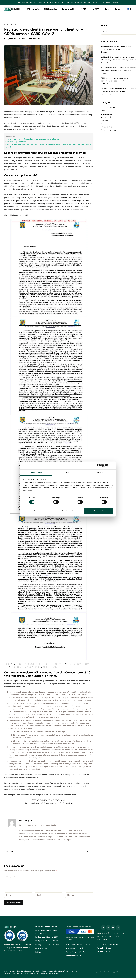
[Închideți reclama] (112, 465)
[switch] (56, 502)
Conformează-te (66, 803)
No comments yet (33, 39)
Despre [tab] (100, 472)
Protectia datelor (11, 25)
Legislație (104, 120)
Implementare (106, 114)
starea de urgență (47, 112)
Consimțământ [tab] (36, 472)
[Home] (12, 9)
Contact (118, 9)
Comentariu (11, 877)
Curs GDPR (94, 9)
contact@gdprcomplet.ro (109, 2)
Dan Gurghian (19, 39)
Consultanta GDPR (69, 9)
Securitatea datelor (108, 130)
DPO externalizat (33, 9)
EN (131, 9)
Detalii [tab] (68, 472)
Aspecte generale (108, 107)
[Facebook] (103, 927)
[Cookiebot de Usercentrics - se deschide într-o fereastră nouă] (98, 465)
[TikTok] (118, 927)
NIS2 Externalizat (51, 9)
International (106, 117)
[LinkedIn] (113, 927)
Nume (8, 895)
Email (39, 895)
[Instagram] (108, 927)
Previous (10, 851)
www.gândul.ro (30, 198)
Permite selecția (68, 511)
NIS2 (102, 124)
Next (88, 851)
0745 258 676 (84, 2)
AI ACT (83, 9)
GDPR (103, 111)
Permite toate (98, 511)
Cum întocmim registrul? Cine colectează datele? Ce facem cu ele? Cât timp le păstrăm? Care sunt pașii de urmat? (48, 145)
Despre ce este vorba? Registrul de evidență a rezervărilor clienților (32, 139)
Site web (70, 895)
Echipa (107, 9)
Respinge (37, 511)
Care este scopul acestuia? (16, 142)
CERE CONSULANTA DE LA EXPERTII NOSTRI (49, 800)
